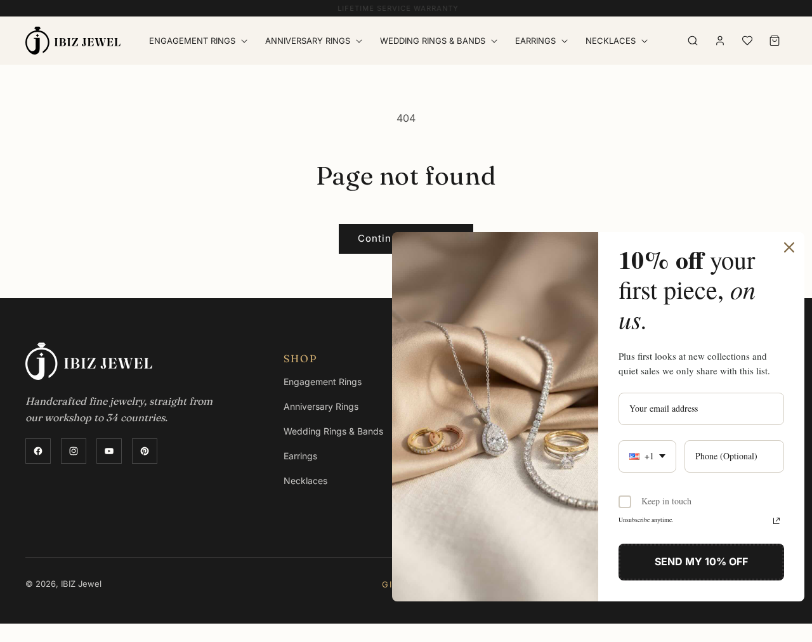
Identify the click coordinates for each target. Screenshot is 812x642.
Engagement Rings (323, 381)
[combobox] (647, 456)
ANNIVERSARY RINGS (307, 41)
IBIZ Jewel (81, 584)
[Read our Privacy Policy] (776, 520)
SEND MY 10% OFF (701, 561)
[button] (200, 41)
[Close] (789, 247)
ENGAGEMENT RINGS (192, 41)
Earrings (535, 41)
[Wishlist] (747, 41)
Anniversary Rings (321, 406)
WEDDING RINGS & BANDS (432, 41)
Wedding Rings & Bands (333, 431)
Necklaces (611, 41)
